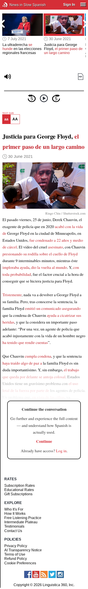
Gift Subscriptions (18, 494)
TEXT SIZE (8, 113)
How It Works (14, 513)
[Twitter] (52, 574)
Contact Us (13, 531)
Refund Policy (15, 559)
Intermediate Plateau (20, 522)
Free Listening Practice (22, 518)
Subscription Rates (19, 485)
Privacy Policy (15, 546)
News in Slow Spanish (11, 5)
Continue (44, 441)
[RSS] (44, 574)
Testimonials (14, 526)
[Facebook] (27, 574)
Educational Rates (19, 490)
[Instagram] (60, 574)
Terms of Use (14, 554)
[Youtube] (35, 574)
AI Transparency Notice (23, 550)
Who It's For (13, 509)
